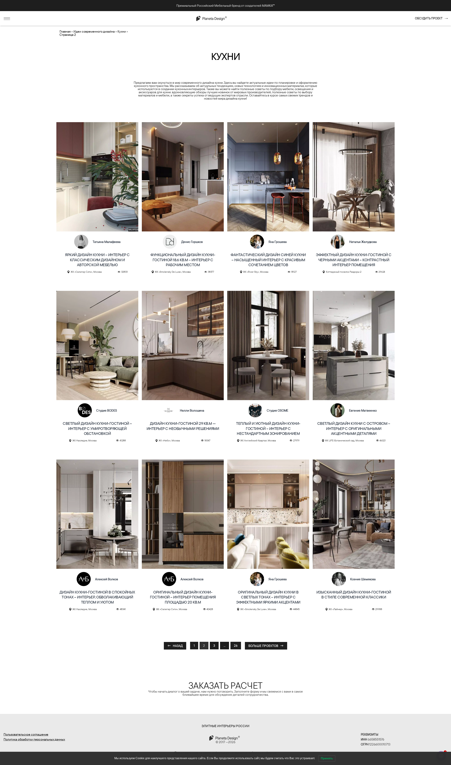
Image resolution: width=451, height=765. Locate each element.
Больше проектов (266, 646)
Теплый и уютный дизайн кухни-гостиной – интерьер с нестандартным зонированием (268, 428)
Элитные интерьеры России (226, 726)
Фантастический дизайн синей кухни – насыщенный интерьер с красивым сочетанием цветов (268, 259)
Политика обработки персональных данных (34, 739)
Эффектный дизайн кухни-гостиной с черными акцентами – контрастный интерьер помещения (353, 259)
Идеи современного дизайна (94, 31)
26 (235, 646)
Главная (65, 31)
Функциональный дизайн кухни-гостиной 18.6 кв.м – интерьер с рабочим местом (182, 259)
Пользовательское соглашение (26, 734)
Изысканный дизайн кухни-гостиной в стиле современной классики (353, 595)
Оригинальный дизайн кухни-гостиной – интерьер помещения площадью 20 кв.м (183, 597)
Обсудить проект (429, 18)
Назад (175, 646)
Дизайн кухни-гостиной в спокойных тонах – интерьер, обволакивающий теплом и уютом (97, 597)
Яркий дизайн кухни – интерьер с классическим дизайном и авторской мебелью (97, 259)
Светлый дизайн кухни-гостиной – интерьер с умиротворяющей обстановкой (97, 428)
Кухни (122, 31)
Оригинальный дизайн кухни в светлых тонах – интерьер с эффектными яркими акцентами (268, 597)
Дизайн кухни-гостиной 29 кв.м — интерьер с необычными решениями (183, 426)
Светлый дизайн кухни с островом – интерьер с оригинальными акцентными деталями (353, 428)
